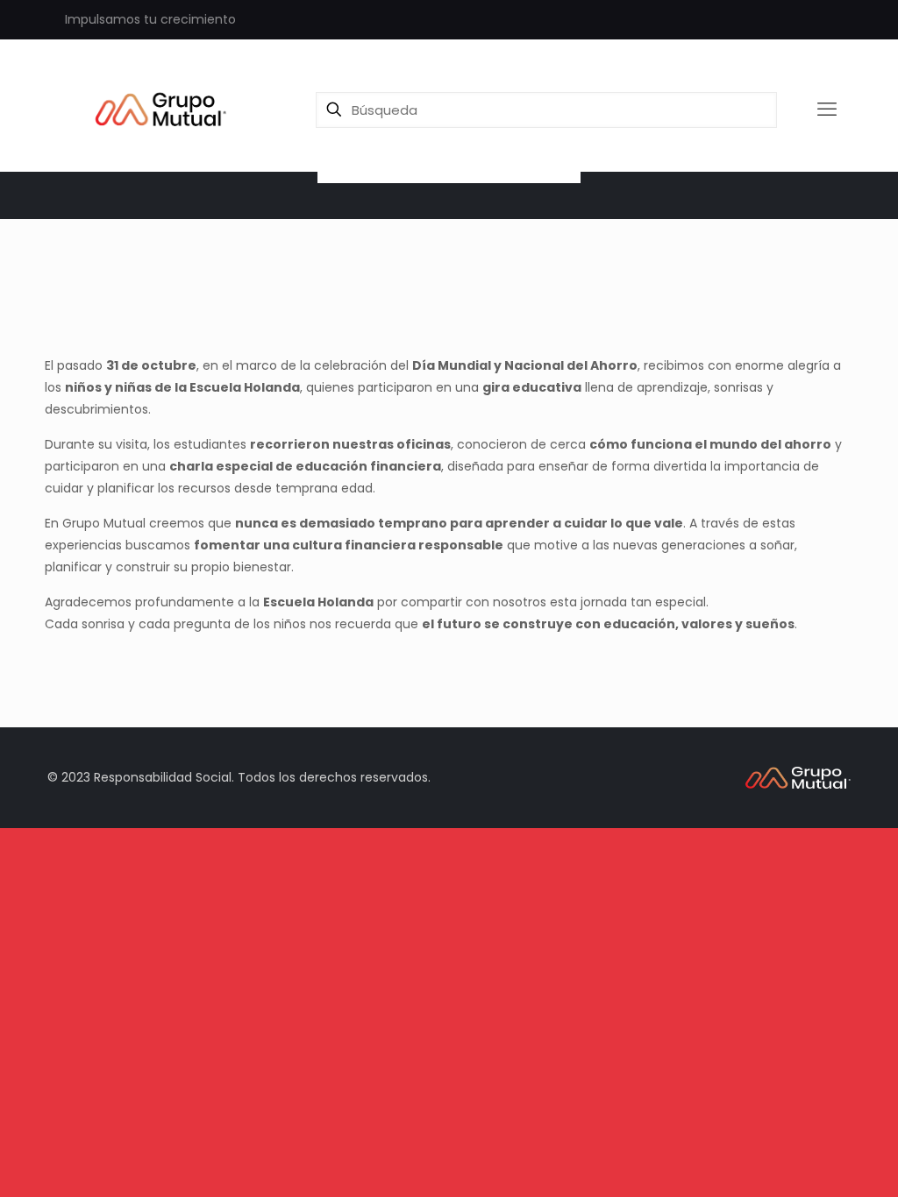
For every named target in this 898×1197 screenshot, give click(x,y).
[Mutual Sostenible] (166, 109)
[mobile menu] (827, 109)
